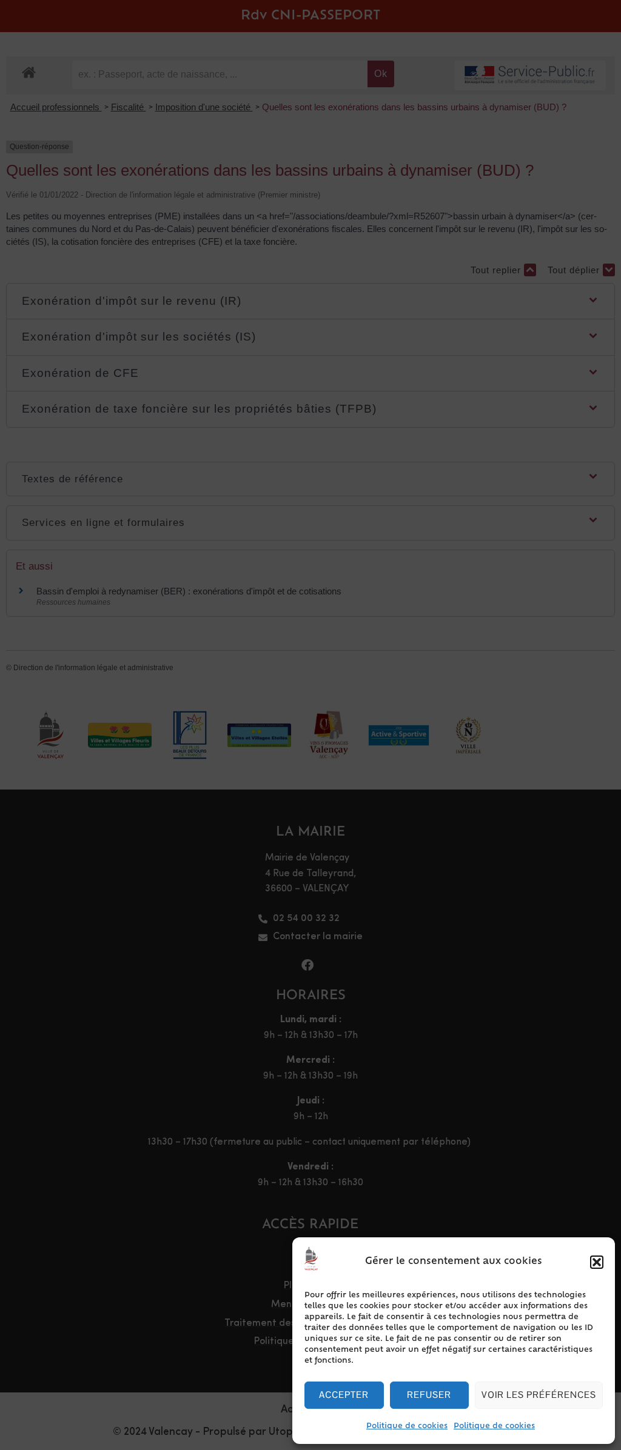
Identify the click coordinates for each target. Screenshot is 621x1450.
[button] (597, 1262)
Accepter (344, 1394)
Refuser (429, 1394)
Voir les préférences (539, 1394)
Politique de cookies (407, 1426)
